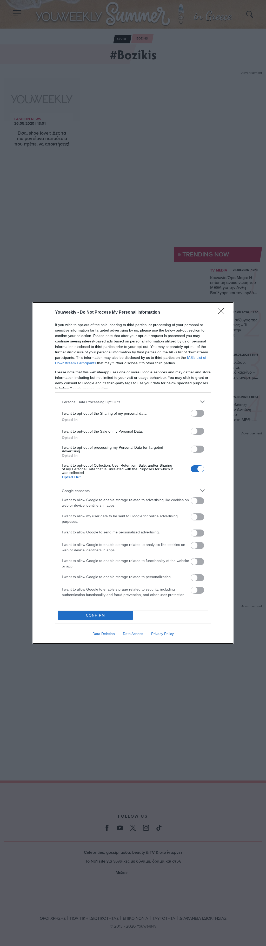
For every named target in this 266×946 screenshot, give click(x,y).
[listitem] (133, 402)
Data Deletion (103, 634)
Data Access (133, 634)
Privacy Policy (162, 634)
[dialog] (133, 473)
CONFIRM (95, 615)
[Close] (223, 312)
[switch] (197, 413)
